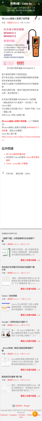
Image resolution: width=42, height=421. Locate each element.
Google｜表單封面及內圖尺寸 (15, 322)
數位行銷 (19, 174)
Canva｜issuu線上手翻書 (17, 163)
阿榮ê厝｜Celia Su (21, 3)
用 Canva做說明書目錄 (15, 154)
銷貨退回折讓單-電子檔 (12, 377)
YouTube (22, 415)
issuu (21, 417)
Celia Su (30, 410)
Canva (27, 174)
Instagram (13, 415)
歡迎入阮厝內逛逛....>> (30, 260)
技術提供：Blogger (22, 406)
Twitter (29, 415)
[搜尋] (39, 4)
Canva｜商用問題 (9, 296)
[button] (39, 19)
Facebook (4, 415)
